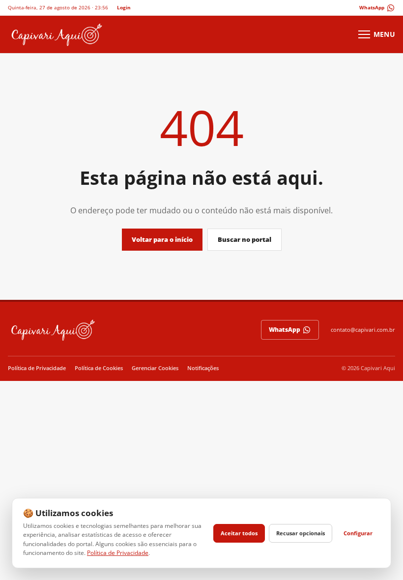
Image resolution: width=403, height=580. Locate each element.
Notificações (203, 368)
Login (124, 7)
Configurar (358, 533)
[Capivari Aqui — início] (56, 34)
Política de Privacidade (37, 368)
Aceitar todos (239, 533)
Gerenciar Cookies (155, 368)
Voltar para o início (162, 239)
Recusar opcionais (300, 533)
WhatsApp (284, 329)
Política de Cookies (99, 368)
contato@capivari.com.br (363, 329)
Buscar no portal (244, 239)
